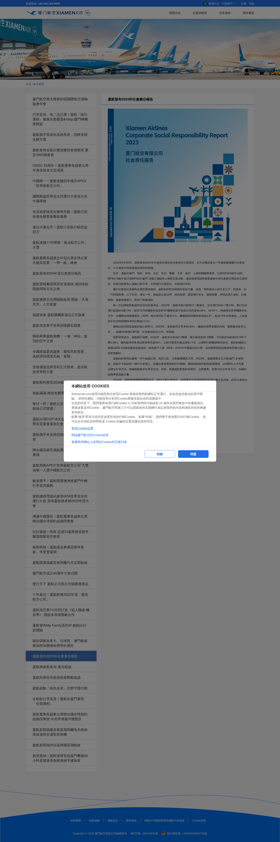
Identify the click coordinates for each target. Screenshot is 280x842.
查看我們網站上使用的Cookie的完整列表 (99, 442)
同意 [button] (193, 454)
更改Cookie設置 (82, 428)
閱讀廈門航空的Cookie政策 (90, 435)
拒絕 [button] (160, 454)
